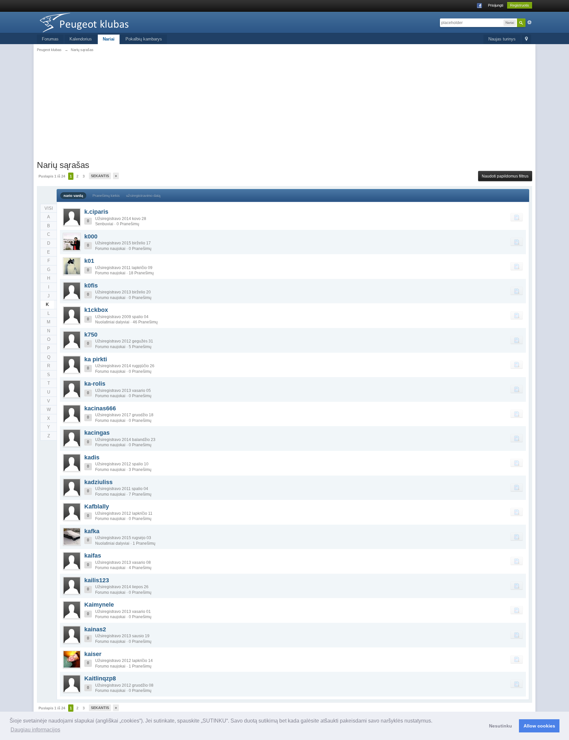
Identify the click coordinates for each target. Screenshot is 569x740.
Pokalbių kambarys (143, 39)
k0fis (91, 285)
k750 (90, 334)
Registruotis (519, 5)
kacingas (97, 432)
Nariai (109, 39)
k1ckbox (96, 310)
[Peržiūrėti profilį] (72, 217)
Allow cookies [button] (539, 725)
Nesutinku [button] (500, 725)
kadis (91, 457)
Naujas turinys (502, 39)
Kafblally (96, 506)
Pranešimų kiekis (106, 196)
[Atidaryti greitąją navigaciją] (526, 39)
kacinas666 (100, 408)
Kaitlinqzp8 (100, 678)
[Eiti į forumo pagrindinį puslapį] (96, 21)
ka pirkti (95, 359)
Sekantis (100, 176)
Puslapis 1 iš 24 (52, 176)
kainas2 (95, 629)
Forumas (50, 39)
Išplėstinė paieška (529, 22)
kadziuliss (98, 482)
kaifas (92, 555)
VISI (48, 208)
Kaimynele (99, 604)
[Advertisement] (284, 105)
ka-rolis (94, 383)
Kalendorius (80, 39)
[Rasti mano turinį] (516, 217)
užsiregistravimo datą (143, 196)
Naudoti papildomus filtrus (505, 176)
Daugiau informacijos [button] (35, 729)
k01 (89, 261)
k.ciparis (96, 211)
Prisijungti (495, 5)
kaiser (92, 654)
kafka (91, 531)
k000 (90, 236)
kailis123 (96, 580)
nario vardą (73, 196)
